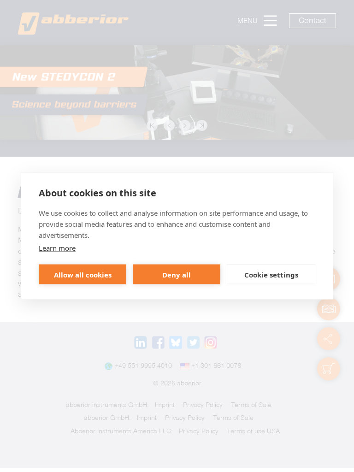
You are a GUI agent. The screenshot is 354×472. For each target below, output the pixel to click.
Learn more (57, 248)
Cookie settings (271, 274)
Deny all (176, 274)
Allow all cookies (83, 274)
